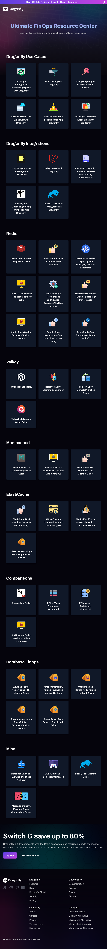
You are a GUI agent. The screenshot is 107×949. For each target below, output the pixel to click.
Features (33, 884)
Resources (34, 928)
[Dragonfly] (13, 9)
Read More (73, 2)
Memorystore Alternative (81, 928)
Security (33, 896)
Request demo (29, 855)
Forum (72, 892)
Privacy (33, 920)
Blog (31, 888)
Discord (72, 888)
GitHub (72, 896)
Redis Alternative (77, 911)
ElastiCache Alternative (80, 920)
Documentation (76, 884)
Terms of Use (36, 924)
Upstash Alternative (78, 915)
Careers (33, 915)
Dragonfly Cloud (37, 892)
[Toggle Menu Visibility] (102, 9)
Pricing (32, 900)
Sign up (10, 855)
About (32, 911)
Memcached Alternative (80, 924)
